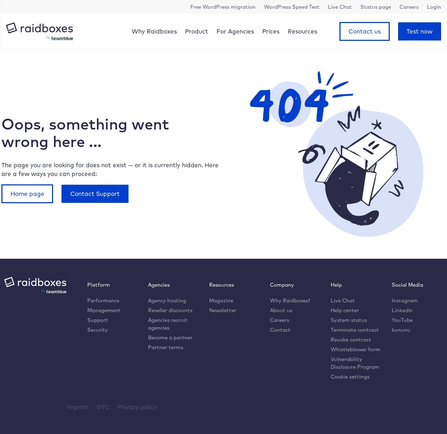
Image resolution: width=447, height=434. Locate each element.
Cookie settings (350, 376)
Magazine (221, 300)
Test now (419, 31)
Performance (103, 300)
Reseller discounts (170, 310)
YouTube (402, 320)
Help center (345, 310)
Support (97, 320)
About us (281, 310)
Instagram (405, 300)
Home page (27, 193)
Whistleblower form (355, 349)
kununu (401, 329)
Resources (302, 31)
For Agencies (235, 31)
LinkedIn (402, 310)
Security (97, 329)
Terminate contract (355, 329)
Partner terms (165, 347)
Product (196, 31)
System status (349, 320)
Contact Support (95, 193)
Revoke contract (351, 339)
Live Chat (343, 300)
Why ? (290, 300)
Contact (280, 329)
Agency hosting (167, 300)
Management (103, 310)
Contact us (365, 31)
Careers (279, 320)
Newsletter (222, 310)
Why (154, 31)
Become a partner (170, 337)
